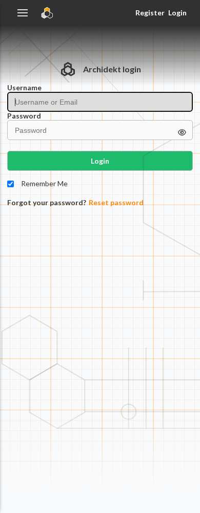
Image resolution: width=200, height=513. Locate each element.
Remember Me (44, 184)
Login (177, 12)
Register (149, 12)
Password (24, 116)
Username (24, 88)
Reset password (116, 203)
